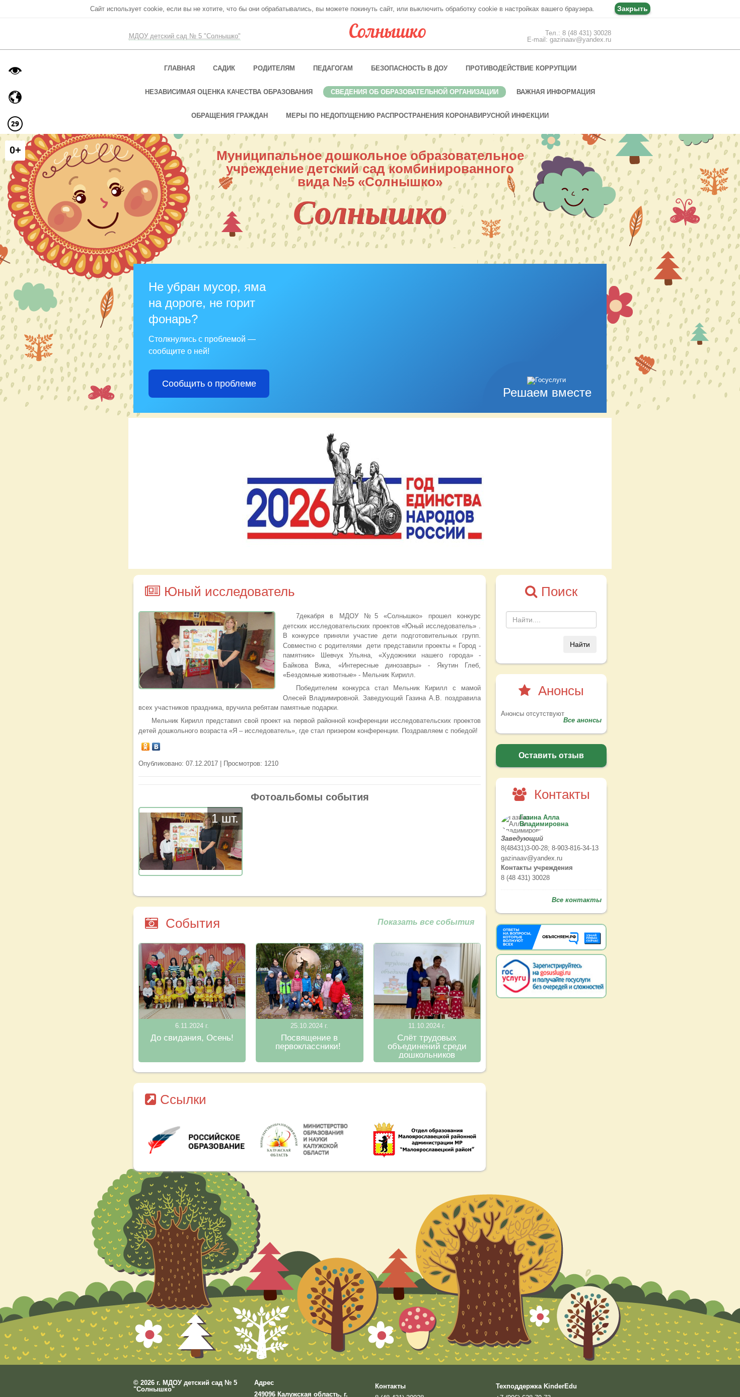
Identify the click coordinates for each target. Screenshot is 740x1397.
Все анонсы (582, 720)
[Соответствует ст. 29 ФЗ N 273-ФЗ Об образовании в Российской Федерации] (15, 124)
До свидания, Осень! (192, 1038)
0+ (15, 150)
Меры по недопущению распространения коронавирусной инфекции (417, 115)
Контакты (390, 1386)
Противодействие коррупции (521, 68)
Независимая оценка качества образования (229, 92)
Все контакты (577, 900)
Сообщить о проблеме (209, 384)
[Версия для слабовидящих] (15, 70)
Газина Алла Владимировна (544, 821)
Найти (580, 644)
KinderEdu (560, 1386)
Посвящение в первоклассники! (309, 1042)
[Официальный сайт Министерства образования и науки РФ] (186, 1140)
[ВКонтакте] (156, 744)
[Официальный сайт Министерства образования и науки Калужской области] (414, 1140)
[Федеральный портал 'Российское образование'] (300, 1140)
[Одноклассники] (145, 744)
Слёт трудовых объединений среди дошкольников (427, 1046)
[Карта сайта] (15, 97)
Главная (179, 68)
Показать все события (426, 922)
